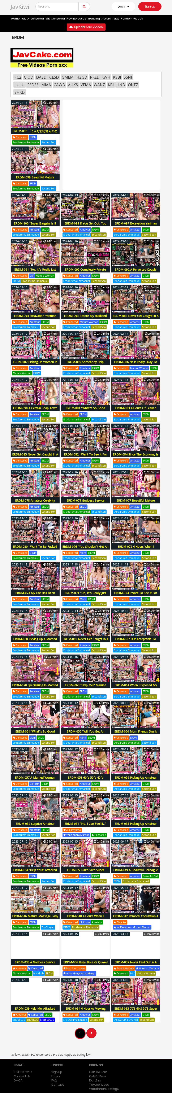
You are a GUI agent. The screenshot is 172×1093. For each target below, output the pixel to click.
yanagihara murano (78, 835)
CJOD (28, 77)
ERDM (33, 137)
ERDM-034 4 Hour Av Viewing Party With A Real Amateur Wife (85, 1010)
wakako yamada (148, 968)
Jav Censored (55, 19)
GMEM (68, 77)
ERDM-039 (19, 1020)
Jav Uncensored (32, 19)
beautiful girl (150, 876)
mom (83, 553)
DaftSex (95, 1080)
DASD (41, 77)
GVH (106, 77)
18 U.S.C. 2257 (23, 1072)
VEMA (86, 84)
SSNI (128, 77)
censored (21, 137)
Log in (55, 1076)
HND (120, 84)
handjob (38, 973)
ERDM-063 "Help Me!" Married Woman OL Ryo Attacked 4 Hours (85, 687)
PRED (95, 77)
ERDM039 (32, 1020)
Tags (115, 19)
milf (32, 275)
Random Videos (132, 19)
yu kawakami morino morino (133, 927)
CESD (54, 77)
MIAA (46, 84)
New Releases (76, 19)
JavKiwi (19, 6)
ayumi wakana (125, 968)
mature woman (45, 275)
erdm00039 (47, 1020)
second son (48, 142)
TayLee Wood (99, 1085)
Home (15, 19)
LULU (19, 84)
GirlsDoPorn (97, 1076)
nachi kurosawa (75, 968)
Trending (94, 19)
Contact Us (22, 1076)
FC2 (17, 77)
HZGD (81, 77)
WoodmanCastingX (104, 1089)
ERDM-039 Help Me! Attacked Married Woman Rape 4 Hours (35, 1010)
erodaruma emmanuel (26, 142)
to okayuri (48, 927)
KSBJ (117, 77)
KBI (111, 84)
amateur (35, 229)
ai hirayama (73, 830)
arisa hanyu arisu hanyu (80, 973)
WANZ (99, 84)
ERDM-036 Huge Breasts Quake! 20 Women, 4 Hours (85, 964)
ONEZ (133, 84)
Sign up (150, 6)
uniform (34, 784)
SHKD (19, 92)
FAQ (54, 1080)
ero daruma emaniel (75, 1020)
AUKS (73, 84)
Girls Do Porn (98, 1072)
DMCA (18, 1080)
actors (106, 19)
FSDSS (33, 84)
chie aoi (121, 922)
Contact (57, 1085)
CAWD (59, 84)
